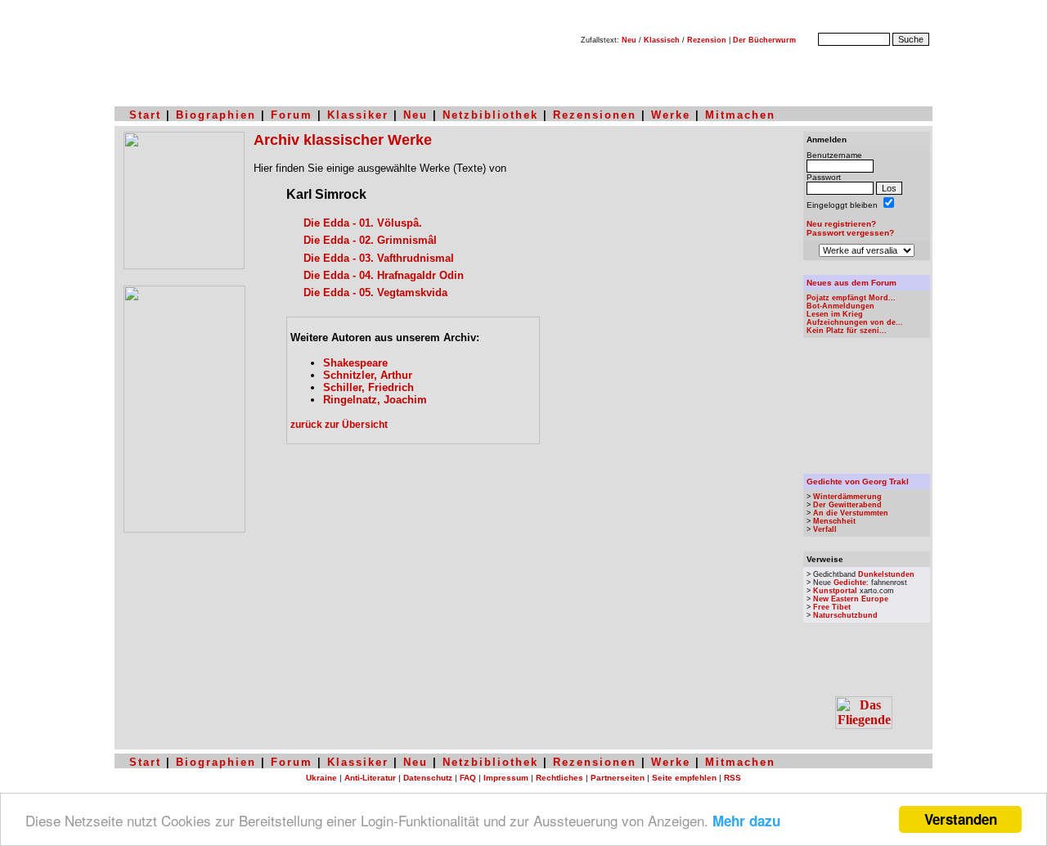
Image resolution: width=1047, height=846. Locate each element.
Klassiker (358, 115)
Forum (291, 115)
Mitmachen (740, 115)
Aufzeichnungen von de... (855, 322)
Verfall (825, 529)
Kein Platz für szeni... (847, 330)
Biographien (216, 115)
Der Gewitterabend (847, 505)
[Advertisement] (523, 589)
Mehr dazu (746, 820)
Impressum (505, 777)
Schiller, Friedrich (368, 387)
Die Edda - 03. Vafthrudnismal (378, 258)
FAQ (468, 777)
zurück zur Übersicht (339, 424)
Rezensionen (594, 115)
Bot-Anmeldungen (840, 306)
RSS (732, 777)
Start (145, 115)
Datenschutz (427, 777)
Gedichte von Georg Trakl (858, 481)
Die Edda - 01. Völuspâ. (362, 223)
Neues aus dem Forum (851, 282)
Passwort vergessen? (850, 232)
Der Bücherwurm (764, 40)
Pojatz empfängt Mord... (851, 298)
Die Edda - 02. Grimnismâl (370, 240)
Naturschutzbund (845, 615)
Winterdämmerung (847, 497)
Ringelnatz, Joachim (375, 400)
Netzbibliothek (490, 115)
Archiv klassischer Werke (343, 140)
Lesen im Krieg (835, 314)
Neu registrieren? (841, 223)
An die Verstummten (850, 513)
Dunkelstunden (886, 574)
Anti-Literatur (370, 777)
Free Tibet (832, 607)
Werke (670, 115)
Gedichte (850, 582)
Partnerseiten (618, 777)
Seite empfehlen (684, 777)
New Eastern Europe (850, 599)
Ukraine (321, 777)
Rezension (706, 40)
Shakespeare (355, 363)
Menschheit (834, 521)
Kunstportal (835, 591)
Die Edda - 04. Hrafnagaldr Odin (383, 275)
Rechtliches (559, 777)
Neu (629, 40)
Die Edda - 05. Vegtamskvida (375, 292)
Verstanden (960, 819)
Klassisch (662, 40)
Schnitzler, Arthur (367, 375)
